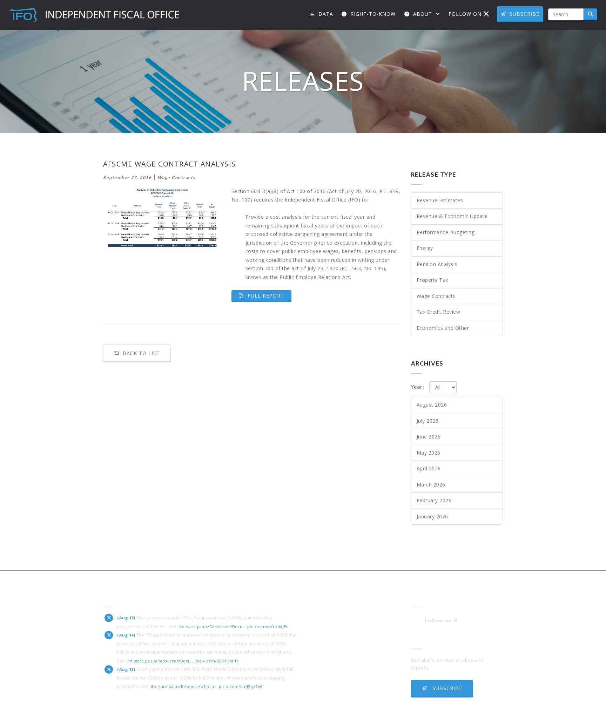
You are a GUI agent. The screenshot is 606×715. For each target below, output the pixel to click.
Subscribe (524, 14)
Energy (425, 248)
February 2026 (434, 500)
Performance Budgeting (446, 232)
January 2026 (432, 516)
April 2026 (429, 468)
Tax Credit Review (438, 311)
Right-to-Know (372, 14)
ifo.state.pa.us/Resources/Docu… (212, 626)
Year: (417, 386)
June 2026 (429, 436)
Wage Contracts (436, 296)
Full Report (268, 295)
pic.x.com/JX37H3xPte (217, 660)
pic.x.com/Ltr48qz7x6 (240, 686)
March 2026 (431, 484)
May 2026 (428, 452)
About (422, 14)
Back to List (140, 353)
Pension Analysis (437, 264)
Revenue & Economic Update (452, 216)
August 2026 (432, 404)
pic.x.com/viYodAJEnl (268, 626)
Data (325, 14)
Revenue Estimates (440, 200)
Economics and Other (443, 328)
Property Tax (432, 280)
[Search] (590, 14)
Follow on (471, 13)
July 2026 (428, 420)
